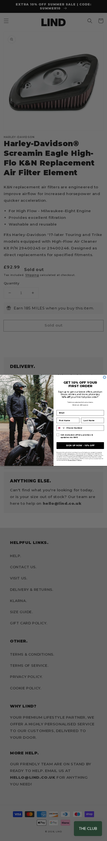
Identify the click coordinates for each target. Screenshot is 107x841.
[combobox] (61, 428)
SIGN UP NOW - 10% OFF (80, 445)
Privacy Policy (72, 460)
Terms (79, 460)
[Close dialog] (104, 377)
